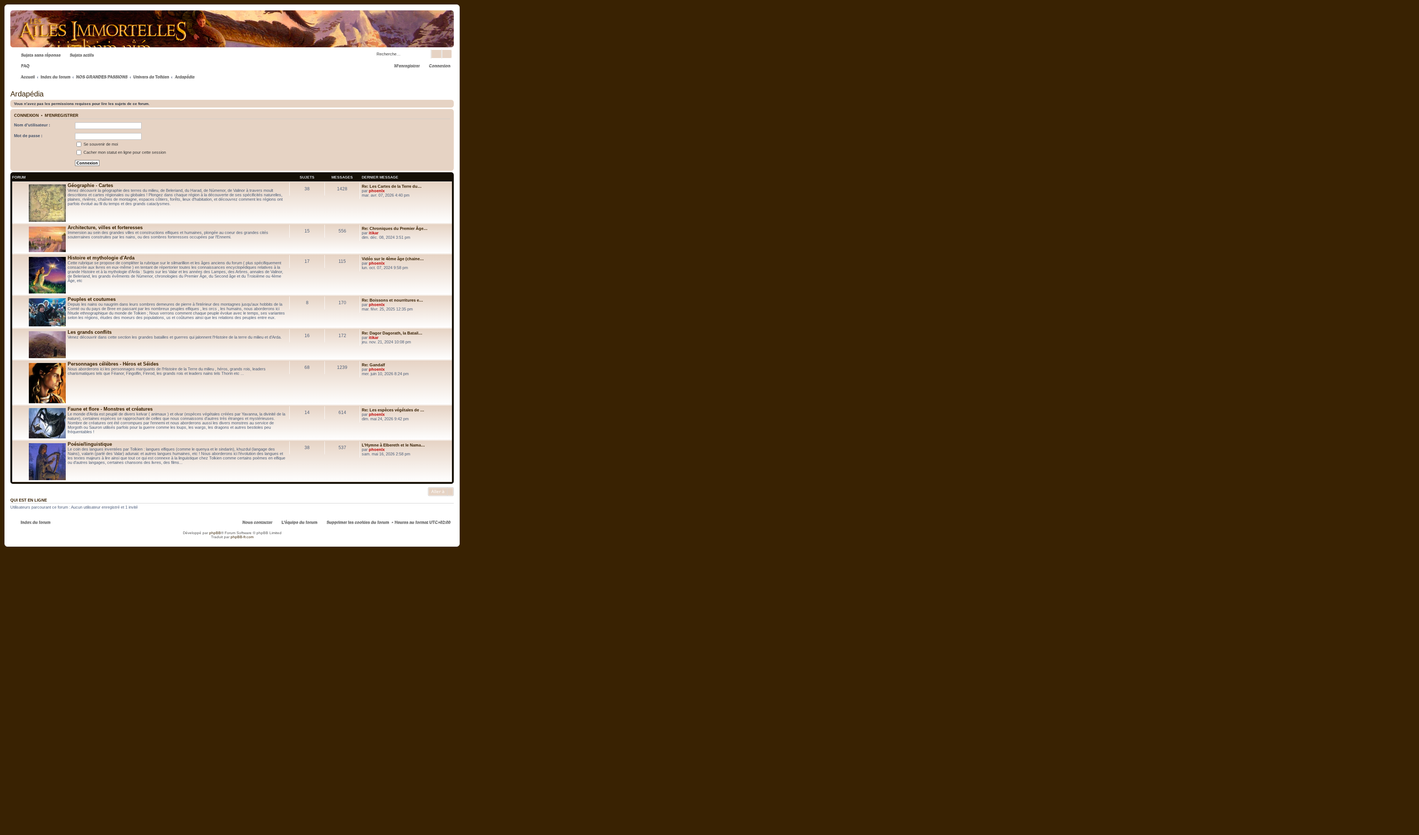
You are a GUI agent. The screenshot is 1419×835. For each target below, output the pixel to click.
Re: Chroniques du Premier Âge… (395, 228)
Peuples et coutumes (92, 299)
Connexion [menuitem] (439, 66)
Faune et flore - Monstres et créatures (110, 409)
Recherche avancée (447, 54)
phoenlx (377, 191)
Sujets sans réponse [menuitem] (40, 55)
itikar (373, 233)
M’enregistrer (61, 115)
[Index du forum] (232, 40)
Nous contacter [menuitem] (257, 522)
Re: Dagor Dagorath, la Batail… (392, 333)
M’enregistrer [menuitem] (406, 66)
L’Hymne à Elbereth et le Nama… (393, 445)
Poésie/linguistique (90, 444)
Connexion (26, 115)
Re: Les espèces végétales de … (393, 410)
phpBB (215, 533)
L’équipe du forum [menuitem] (299, 522)
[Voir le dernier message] (388, 191)
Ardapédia (27, 94)
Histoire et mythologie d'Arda (101, 258)
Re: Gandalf (373, 365)
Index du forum (35, 522)
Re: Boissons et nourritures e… (392, 300)
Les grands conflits (90, 332)
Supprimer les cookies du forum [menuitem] (357, 522)
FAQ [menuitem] (25, 66)
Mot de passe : (28, 135)
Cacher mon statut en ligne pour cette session (124, 152)
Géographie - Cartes (90, 185)
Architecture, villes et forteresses (105, 227)
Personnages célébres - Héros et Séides (113, 364)
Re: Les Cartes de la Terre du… (392, 186)
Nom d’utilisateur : (32, 125)
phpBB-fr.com (242, 537)
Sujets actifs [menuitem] (81, 55)
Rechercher (436, 54)
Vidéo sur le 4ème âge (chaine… (393, 259)
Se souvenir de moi (100, 144)
